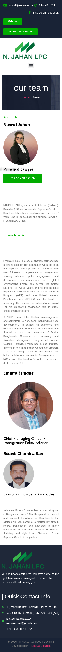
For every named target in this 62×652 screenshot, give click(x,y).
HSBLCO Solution (40, 645)
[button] (31, 65)
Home (26, 97)
